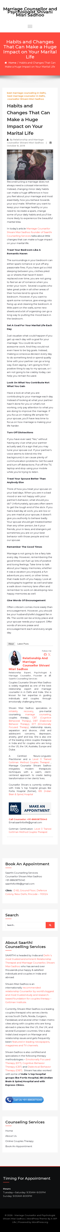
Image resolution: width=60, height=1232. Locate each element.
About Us (10, 1135)
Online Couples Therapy (19, 1141)
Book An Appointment (18, 1146)
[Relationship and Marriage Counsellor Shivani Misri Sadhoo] (15, 657)
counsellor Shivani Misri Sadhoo (25, 99)
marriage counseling (38, 714)
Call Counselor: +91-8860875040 (28, 819)
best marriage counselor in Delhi (26, 96)
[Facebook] (45, 654)
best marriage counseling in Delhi (26, 93)
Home (12, 62)
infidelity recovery (21, 711)
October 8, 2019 (16, 145)
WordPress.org (40, 1222)
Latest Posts (23, 644)
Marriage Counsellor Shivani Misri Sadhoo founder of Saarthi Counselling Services (29, 232)
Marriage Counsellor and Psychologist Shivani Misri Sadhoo (30, 11)
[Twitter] (49, 654)
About (11, 644)
